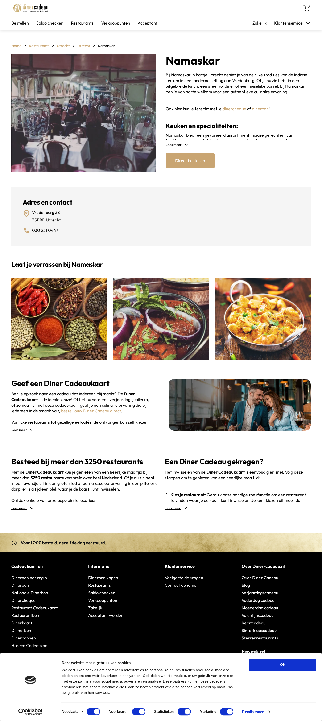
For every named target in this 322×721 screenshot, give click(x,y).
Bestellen (20, 23)
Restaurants (82, 23)
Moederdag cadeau (260, 607)
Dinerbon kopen (103, 577)
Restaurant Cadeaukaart (34, 607)
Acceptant (147, 23)
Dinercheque (23, 600)
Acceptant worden (105, 615)
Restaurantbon (25, 615)
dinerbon (260, 108)
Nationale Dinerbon (29, 592)
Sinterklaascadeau (259, 630)
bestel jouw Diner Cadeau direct (91, 411)
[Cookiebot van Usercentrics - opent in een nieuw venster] (30, 711)
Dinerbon (20, 585)
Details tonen (253, 712)
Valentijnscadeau (257, 615)
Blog (246, 585)
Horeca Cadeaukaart (31, 645)
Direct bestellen (190, 160)
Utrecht (63, 45)
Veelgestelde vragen (184, 577)
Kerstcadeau (253, 623)
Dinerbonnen (23, 638)
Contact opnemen (182, 585)
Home (16, 45)
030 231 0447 (45, 230)
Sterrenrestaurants (260, 638)
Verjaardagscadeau (260, 592)
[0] (307, 8)
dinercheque (234, 108)
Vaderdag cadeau (258, 600)
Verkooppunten (115, 23)
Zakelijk (259, 23)
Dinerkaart (21, 623)
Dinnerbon (21, 630)
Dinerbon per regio (29, 577)
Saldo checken (49, 23)
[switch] (138, 711)
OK (282, 665)
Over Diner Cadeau (260, 577)
